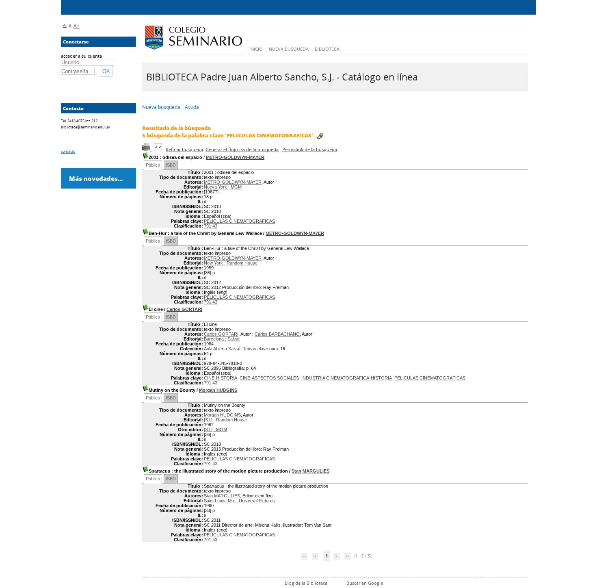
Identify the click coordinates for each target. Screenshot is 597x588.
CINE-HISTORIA (220, 377)
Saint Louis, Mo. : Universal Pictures (239, 500)
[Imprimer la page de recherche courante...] (146, 149)
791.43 (210, 225)
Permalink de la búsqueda (309, 149)
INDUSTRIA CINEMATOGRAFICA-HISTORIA (346, 377)
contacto (68, 151)
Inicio (256, 49)
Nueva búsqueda (289, 49)
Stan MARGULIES (310, 471)
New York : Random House (230, 262)
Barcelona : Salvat (222, 338)
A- (65, 25)
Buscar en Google (364, 583)
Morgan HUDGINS (218, 390)
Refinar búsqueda (184, 149)
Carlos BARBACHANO (277, 334)
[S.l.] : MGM (215, 429)
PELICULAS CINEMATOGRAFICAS (239, 221)
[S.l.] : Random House (225, 419)
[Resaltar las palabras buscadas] (320, 136)
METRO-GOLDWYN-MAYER (235, 157)
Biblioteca (327, 49)
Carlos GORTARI (184, 309)
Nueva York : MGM (223, 186)
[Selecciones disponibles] (158, 149)
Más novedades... (96, 178)
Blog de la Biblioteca (306, 583)
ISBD (171, 165)
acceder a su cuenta (81, 56)
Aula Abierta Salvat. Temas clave (236, 348)
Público (153, 165)
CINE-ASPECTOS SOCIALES (269, 377)
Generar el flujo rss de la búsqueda (242, 149)
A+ (77, 25)
